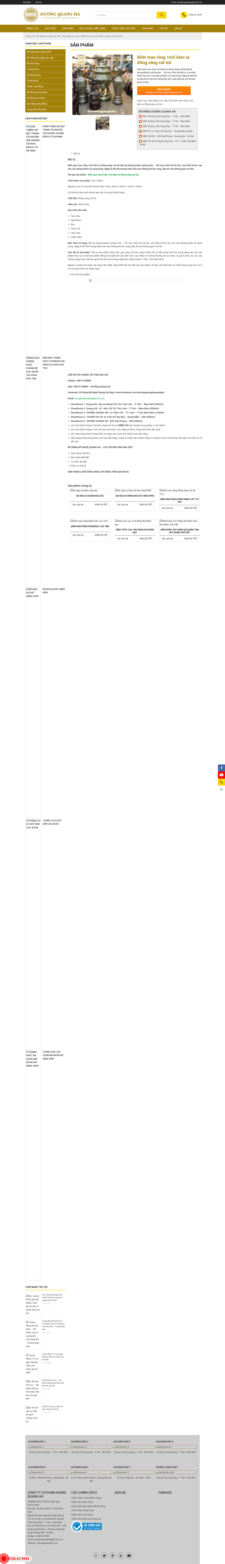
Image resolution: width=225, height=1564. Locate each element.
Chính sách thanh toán (82, 1510)
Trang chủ (32, 28)
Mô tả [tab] (77, 153)
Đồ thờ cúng (33, 63)
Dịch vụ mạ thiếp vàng (92, 28)
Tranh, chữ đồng (35, 86)
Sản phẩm (67, 28)
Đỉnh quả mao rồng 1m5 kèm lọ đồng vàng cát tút (113, 174)
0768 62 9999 (42, 1536)
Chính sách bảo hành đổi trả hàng (88, 1506)
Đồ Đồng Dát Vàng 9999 (39, 52)
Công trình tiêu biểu (123, 28)
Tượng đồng (33, 69)
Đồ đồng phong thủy (37, 92)
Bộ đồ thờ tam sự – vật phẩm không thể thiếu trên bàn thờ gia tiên (53, 1383)
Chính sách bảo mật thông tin (86, 1518)
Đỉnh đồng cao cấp (70, 36)
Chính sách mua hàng (82, 1514)
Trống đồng (32, 80)
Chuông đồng (33, 75)
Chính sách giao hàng (82, 1502)
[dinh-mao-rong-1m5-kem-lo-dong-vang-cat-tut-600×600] (102, 123)
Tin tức (163, 28)
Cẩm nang (147, 28)
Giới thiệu (27, 2)
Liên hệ (38, 2)
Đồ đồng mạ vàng (36, 98)
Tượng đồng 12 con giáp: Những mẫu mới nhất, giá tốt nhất (52, 1357)
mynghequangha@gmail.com (189, 2)
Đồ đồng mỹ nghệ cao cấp (48, 36)
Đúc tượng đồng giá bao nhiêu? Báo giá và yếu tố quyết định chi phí (52, 1297)
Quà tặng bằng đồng (37, 103)
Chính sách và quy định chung (86, 1497)
